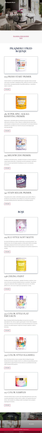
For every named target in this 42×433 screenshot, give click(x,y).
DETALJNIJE (7, 89)
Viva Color (20, 429)
